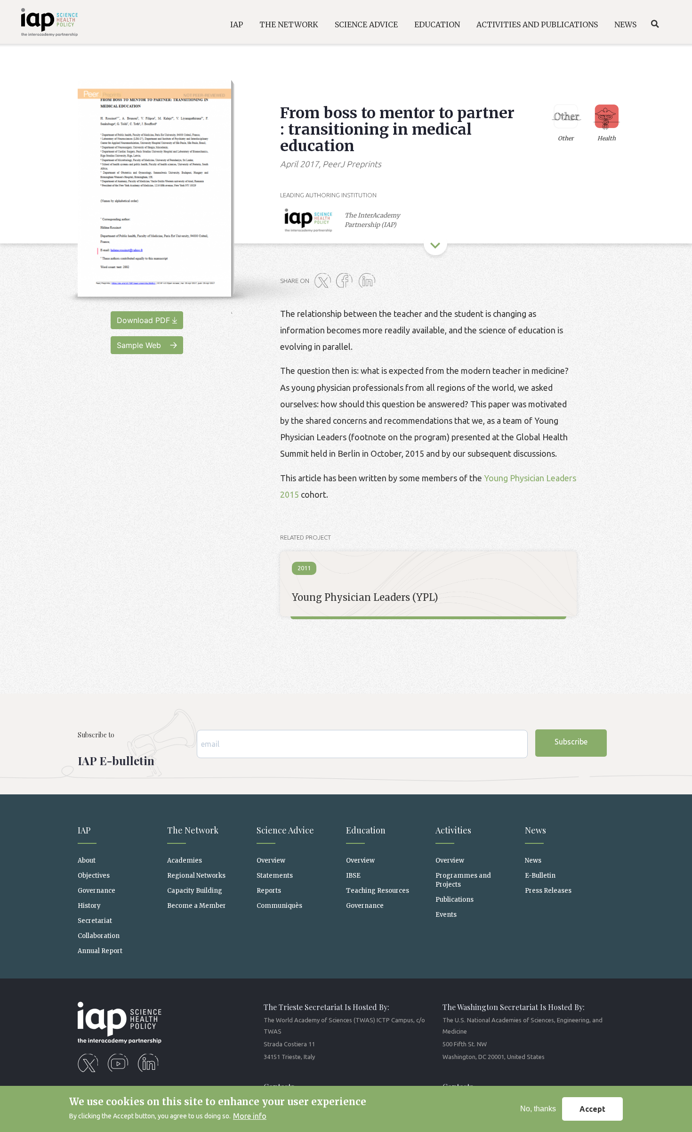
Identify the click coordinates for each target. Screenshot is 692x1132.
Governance (96, 891)
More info (249, 1116)
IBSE (353, 876)
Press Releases (548, 891)
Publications (454, 900)
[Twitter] (324, 281)
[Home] (43, 24)
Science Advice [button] (366, 24)
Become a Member (196, 906)
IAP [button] (236, 24)
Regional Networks (196, 876)
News (533, 861)
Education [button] (437, 24)
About (87, 861)
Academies (184, 861)
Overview (271, 861)
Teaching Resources (377, 891)
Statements (275, 876)
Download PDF (143, 320)
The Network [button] (288, 24)
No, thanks (538, 1109)
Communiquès (279, 906)
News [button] (625, 24)
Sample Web (139, 345)
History (89, 906)
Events (446, 915)
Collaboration (99, 936)
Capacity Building (194, 891)
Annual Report (100, 951)
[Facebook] (346, 281)
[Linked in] (368, 281)
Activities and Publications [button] (537, 24)
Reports (269, 891)
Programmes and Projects (463, 880)
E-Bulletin (540, 876)
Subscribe (571, 741)
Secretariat (95, 921)
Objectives (94, 876)
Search (655, 24)
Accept (592, 1109)
